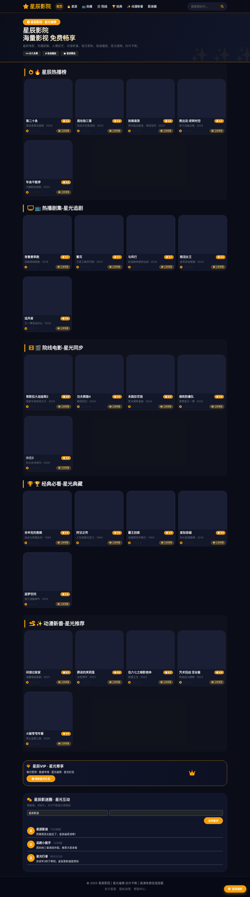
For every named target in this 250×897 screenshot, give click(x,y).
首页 (59, 6)
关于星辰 (110, 889)
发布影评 (213, 820)
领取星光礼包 (42, 778)
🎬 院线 (102, 6)
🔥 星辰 (72, 6)
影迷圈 (152, 6)
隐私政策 (125, 889)
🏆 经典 (117, 6)
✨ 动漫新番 (135, 6)
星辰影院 (40, 6)
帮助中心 (139, 889)
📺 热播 (87, 6)
